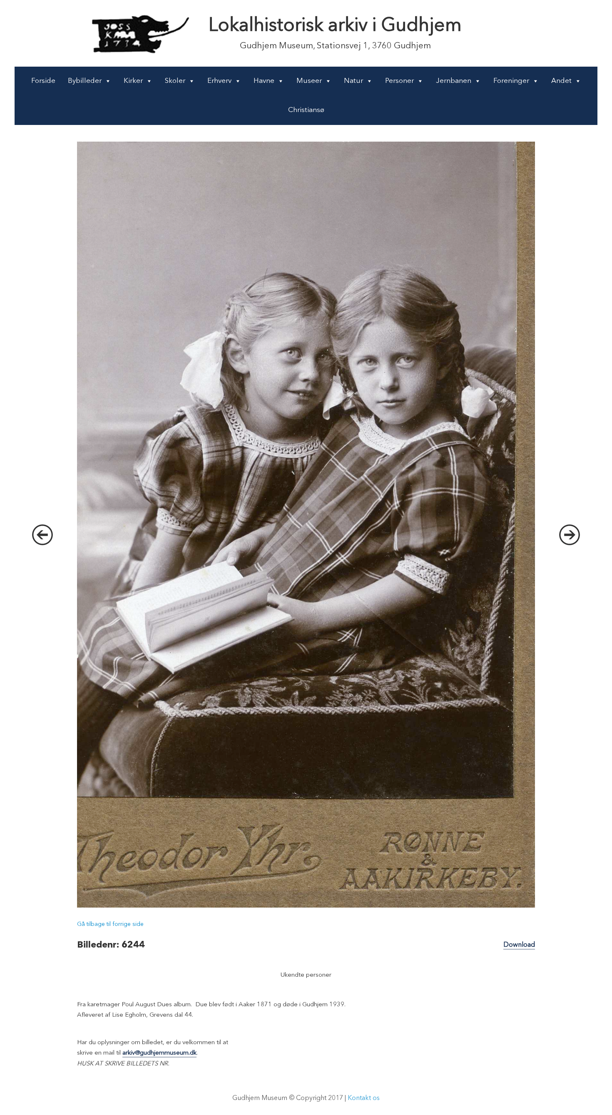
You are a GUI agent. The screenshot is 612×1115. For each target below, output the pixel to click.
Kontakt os (364, 1098)
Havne (264, 81)
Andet (561, 81)
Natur (353, 81)
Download (519, 945)
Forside (43, 81)
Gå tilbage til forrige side (110, 924)
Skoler (175, 81)
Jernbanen (453, 81)
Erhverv (219, 81)
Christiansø (306, 110)
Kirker (133, 81)
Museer (309, 81)
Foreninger (511, 81)
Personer (399, 81)
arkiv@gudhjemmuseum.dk (159, 1053)
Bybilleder (85, 81)
